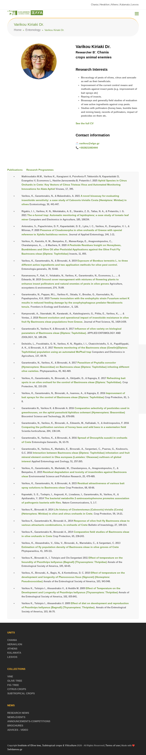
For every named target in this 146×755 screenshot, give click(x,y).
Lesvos (135, 4)
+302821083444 (88, 147)
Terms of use (113, 745)
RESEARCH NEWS (18, 712)
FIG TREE (13, 685)
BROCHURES (15, 725)
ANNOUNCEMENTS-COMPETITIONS (28, 721)
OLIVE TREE (14, 680)
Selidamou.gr (14, 749)
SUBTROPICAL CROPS (21, 693)
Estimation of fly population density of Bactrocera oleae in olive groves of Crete (70, 547)
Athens (114, 4)
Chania (94, 4)
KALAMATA (14, 652)
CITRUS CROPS (16, 689)
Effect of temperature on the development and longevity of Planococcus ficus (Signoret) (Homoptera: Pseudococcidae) (73, 577)
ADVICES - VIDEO (17, 729)
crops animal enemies (94, 57)
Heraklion (104, 4)
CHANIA (12, 640)
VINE (10, 676)
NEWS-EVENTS (16, 717)
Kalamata (125, 4)
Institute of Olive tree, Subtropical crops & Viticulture (47, 745)
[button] (137, 13)
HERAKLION (14, 644)
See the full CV (84, 123)
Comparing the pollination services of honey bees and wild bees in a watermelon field (74, 427)
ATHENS (12, 648)
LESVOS (12, 657)
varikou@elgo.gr (89, 143)
